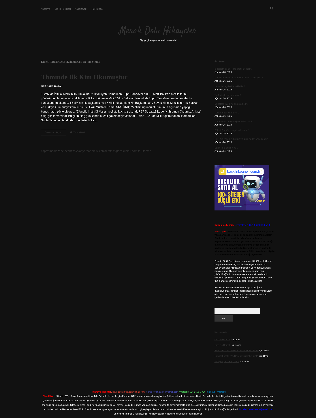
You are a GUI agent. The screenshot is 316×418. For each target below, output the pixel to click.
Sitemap (145, 151)
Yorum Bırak (79, 132)
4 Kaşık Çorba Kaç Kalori (227, 361)
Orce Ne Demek (222, 339)
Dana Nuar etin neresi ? (226, 148)
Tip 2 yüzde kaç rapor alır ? (228, 95)
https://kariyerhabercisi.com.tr (88, 151)
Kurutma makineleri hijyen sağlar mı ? (233, 121)
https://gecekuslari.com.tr (124, 151)
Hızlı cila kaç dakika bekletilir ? (230, 86)
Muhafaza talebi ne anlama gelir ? (231, 104)
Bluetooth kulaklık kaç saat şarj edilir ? (233, 69)
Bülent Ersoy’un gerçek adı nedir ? (232, 130)
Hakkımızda (97, 9)
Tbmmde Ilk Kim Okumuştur (84, 77)
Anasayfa (45, 9)
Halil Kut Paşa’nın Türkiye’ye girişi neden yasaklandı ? (241, 139)
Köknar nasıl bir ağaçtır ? (227, 112)
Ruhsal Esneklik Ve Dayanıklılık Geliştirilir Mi (237, 350)
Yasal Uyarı (80, 9)
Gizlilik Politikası (63, 9)
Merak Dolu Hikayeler (158, 31)
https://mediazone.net (55, 151)
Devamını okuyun (55, 133)
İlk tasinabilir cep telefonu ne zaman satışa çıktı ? (239, 77)
